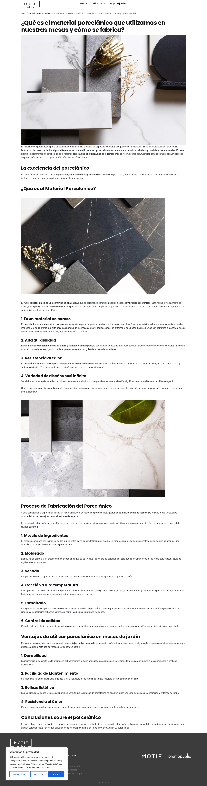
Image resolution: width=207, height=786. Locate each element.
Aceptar (56, 774)
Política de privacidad (69, 766)
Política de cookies (68, 769)
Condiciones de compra (71, 773)
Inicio (23, 13)
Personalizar (19, 774)
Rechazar (39, 774)
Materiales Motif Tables (40, 13)
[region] (37, 763)
